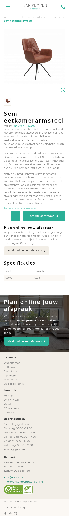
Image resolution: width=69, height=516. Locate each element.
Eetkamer (56, 17)
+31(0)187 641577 (14, 477)
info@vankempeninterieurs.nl (23, 481)
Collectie (40, 17)
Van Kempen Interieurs (17, 17)
